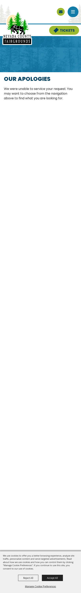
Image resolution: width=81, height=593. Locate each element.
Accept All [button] (52, 577)
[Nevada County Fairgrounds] (17, 28)
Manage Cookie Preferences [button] (40, 586)
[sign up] (61, 12)
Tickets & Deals (61, 28)
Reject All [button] (28, 577)
